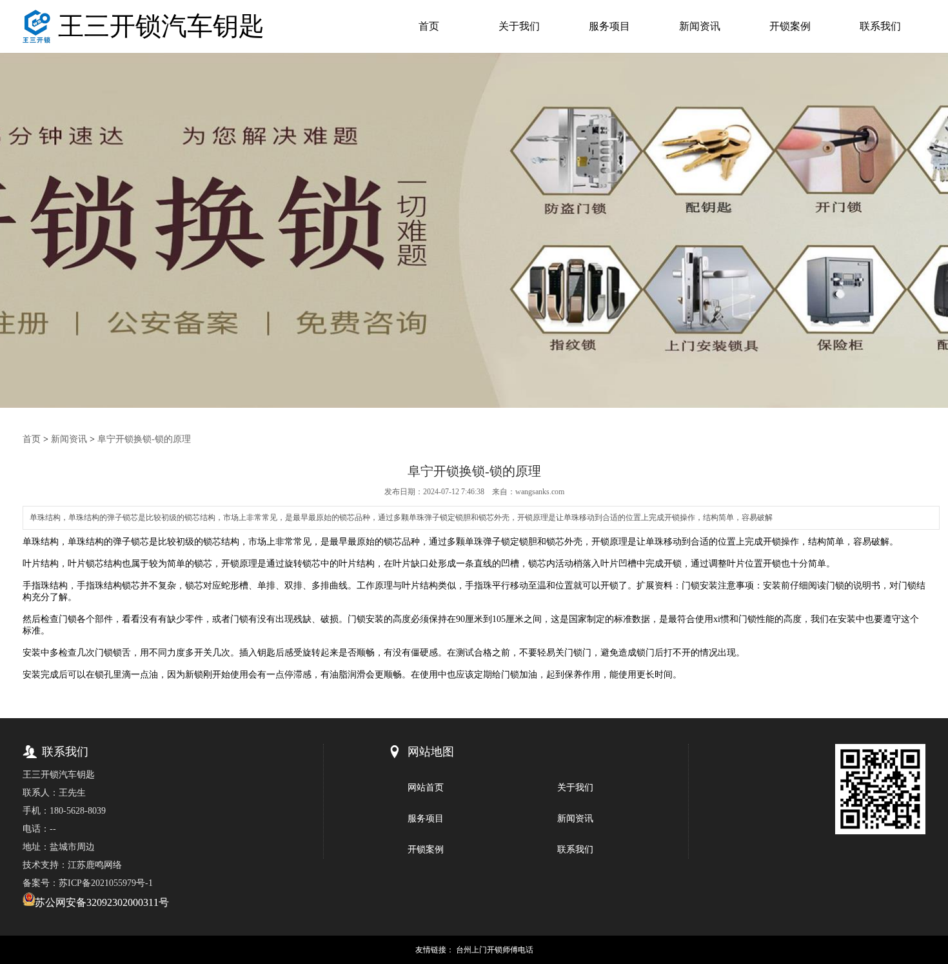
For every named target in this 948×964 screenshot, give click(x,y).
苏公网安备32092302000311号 (102, 902)
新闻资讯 (699, 26)
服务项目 (609, 26)
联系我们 (880, 26)
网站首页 (426, 787)
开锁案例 (790, 26)
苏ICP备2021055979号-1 (106, 883)
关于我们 (519, 26)
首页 (429, 26)
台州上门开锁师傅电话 (494, 949)
